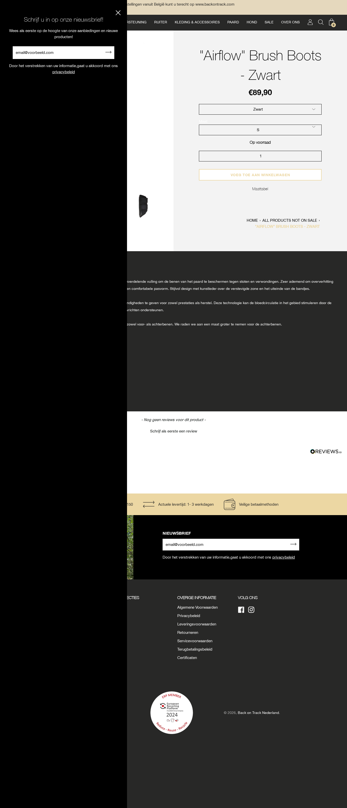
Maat (203, 121)
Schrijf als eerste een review (173, 431)
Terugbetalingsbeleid (194, 649)
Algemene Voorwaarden (197, 607)
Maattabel (260, 188)
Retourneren (187, 632)
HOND (252, 22)
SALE (269, 22)
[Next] (167, 117)
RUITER (160, 22)
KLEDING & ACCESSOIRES (197, 22)
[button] (173, 430)
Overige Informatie (196, 597)
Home (252, 220)
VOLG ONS (248, 597)
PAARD (233, 22)
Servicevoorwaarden (194, 641)
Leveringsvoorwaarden (196, 624)
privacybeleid (283, 557)
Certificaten (187, 657)
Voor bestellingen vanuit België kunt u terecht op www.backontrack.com (173, 4)
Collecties (128, 597)
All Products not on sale (289, 220)
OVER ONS (290, 22)
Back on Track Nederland (258, 713)
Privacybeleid (188, 616)
